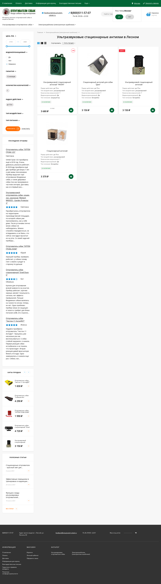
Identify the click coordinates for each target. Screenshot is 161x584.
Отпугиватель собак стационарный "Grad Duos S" (17, 272)
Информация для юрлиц (46, 3)
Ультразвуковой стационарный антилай (139, 83)
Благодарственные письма (70, 3)
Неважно (12, 64)
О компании (7, 3)
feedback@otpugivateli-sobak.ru (66, 533)
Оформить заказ (32, 558)
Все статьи (10, 509)
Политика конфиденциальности (10, 573)
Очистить (26, 129)
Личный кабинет (33, 555)
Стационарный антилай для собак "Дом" (98, 83)
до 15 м (9, 104)
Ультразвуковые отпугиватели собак (58, 553)
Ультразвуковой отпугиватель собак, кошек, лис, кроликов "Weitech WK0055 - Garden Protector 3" (18, 197)
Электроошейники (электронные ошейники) (61, 32)
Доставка (28, 3)
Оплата (19, 3)
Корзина (30, 552)
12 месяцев (11, 76)
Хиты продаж (69, 43)
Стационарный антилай (57, 151)
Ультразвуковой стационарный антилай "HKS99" (57, 83)
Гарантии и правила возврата (9, 568)
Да (9, 57)
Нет (9, 60)
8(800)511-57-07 (81, 13)
